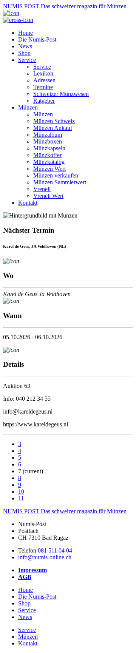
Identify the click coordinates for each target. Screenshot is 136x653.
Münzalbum (47, 134)
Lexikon (43, 73)
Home (25, 32)
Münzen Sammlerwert (59, 182)
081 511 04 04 (55, 550)
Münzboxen (47, 141)
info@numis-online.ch (44, 557)
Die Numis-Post (37, 39)
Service (27, 60)
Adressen (44, 80)
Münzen (28, 107)
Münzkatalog (49, 162)
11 (21, 498)
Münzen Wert (49, 168)
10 (21, 491)
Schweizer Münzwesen (61, 94)
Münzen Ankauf (52, 128)
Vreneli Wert (48, 196)
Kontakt (27, 202)
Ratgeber (44, 100)
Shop (24, 53)
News (25, 46)
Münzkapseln (49, 148)
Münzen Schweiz (54, 121)
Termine (43, 87)
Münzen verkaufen (55, 175)
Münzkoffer (47, 155)
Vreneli (42, 189)
